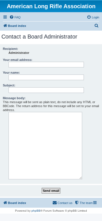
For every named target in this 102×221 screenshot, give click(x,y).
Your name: (11, 72)
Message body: (14, 98)
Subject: (9, 85)
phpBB (36, 210)
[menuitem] (15, 17)
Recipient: (10, 48)
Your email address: (17, 59)
